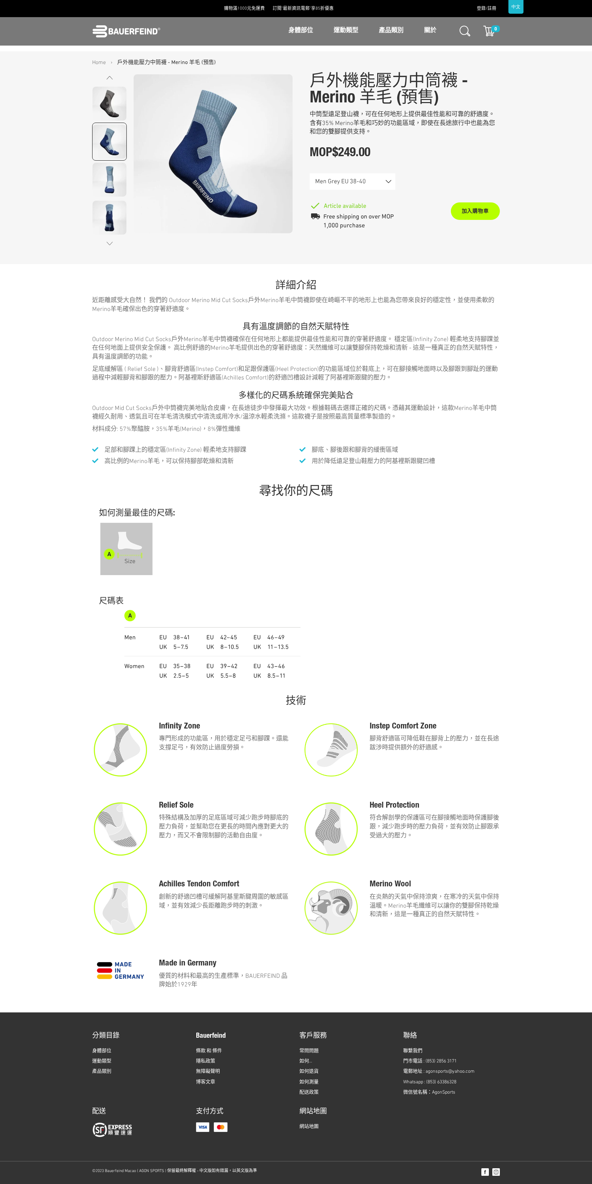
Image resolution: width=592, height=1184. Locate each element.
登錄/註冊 (486, 9)
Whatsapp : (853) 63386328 (429, 1082)
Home (99, 62)
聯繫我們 (412, 1051)
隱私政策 (205, 1061)
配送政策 (309, 1092)
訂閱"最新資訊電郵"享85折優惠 (303, 9)
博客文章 (205, 1082)
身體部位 (300, 31)
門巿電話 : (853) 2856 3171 (430, 1061)
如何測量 (309, 1082)
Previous (109, 243)
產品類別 (391, 31)
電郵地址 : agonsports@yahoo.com (438, 1071)
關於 (430, 31)
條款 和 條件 (209, 1051)
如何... (305, 1061)
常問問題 (309, 1051)
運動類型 (346, 31)
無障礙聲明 (208, 1071)
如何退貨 (309, 1071)
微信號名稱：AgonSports (429, 1092)
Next (109, 77)
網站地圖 (309, 1126)
